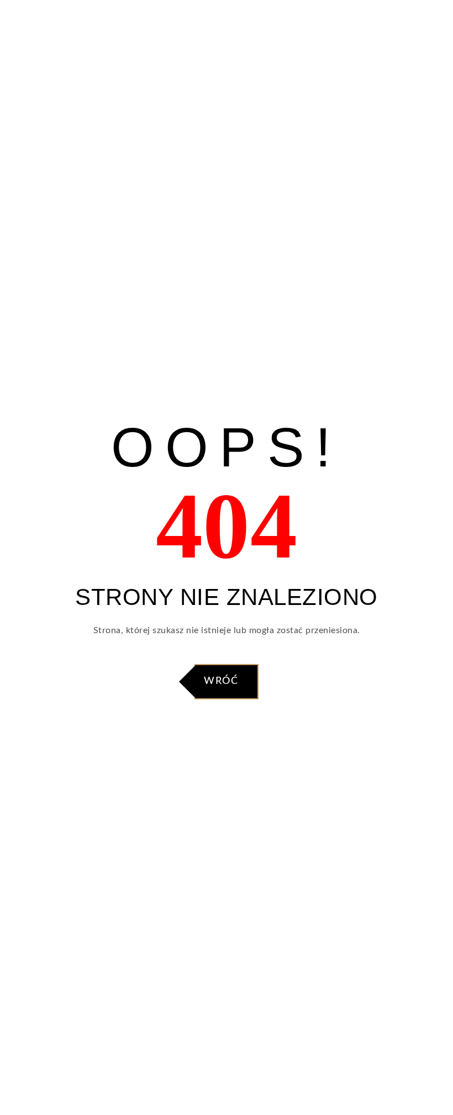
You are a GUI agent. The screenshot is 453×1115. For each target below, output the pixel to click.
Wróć (221, 681)
